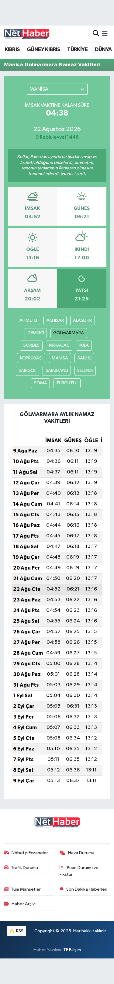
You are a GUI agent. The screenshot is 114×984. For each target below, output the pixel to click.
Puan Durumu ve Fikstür (79, 871)
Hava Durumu (81, 853)
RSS (19, 931)
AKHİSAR (55, 320)
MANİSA (60, 358)
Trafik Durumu (24, 867)
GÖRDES (31, 345)
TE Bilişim (72, 950)
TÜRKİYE (77, 49)
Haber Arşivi (24, 904)
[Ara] (96, 33)
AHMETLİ (28, 320)
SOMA (40, 383)
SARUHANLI (57, 370)
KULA (84, 345)
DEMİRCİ (36, 333)
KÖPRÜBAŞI (31, 358)
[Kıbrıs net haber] (27, 34)
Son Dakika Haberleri (86, 889)
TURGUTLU (67, 383)
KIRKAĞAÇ (59, 345)
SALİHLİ (85, 358)
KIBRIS (12, 49)
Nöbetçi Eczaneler (30, 853)
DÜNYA (103, 49)
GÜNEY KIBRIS (43, 49)
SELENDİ (85, 370)
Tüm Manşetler (26, 889)
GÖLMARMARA (68, 333)
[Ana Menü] (105, 33)
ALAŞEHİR (82, 320)
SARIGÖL (27, 370)
